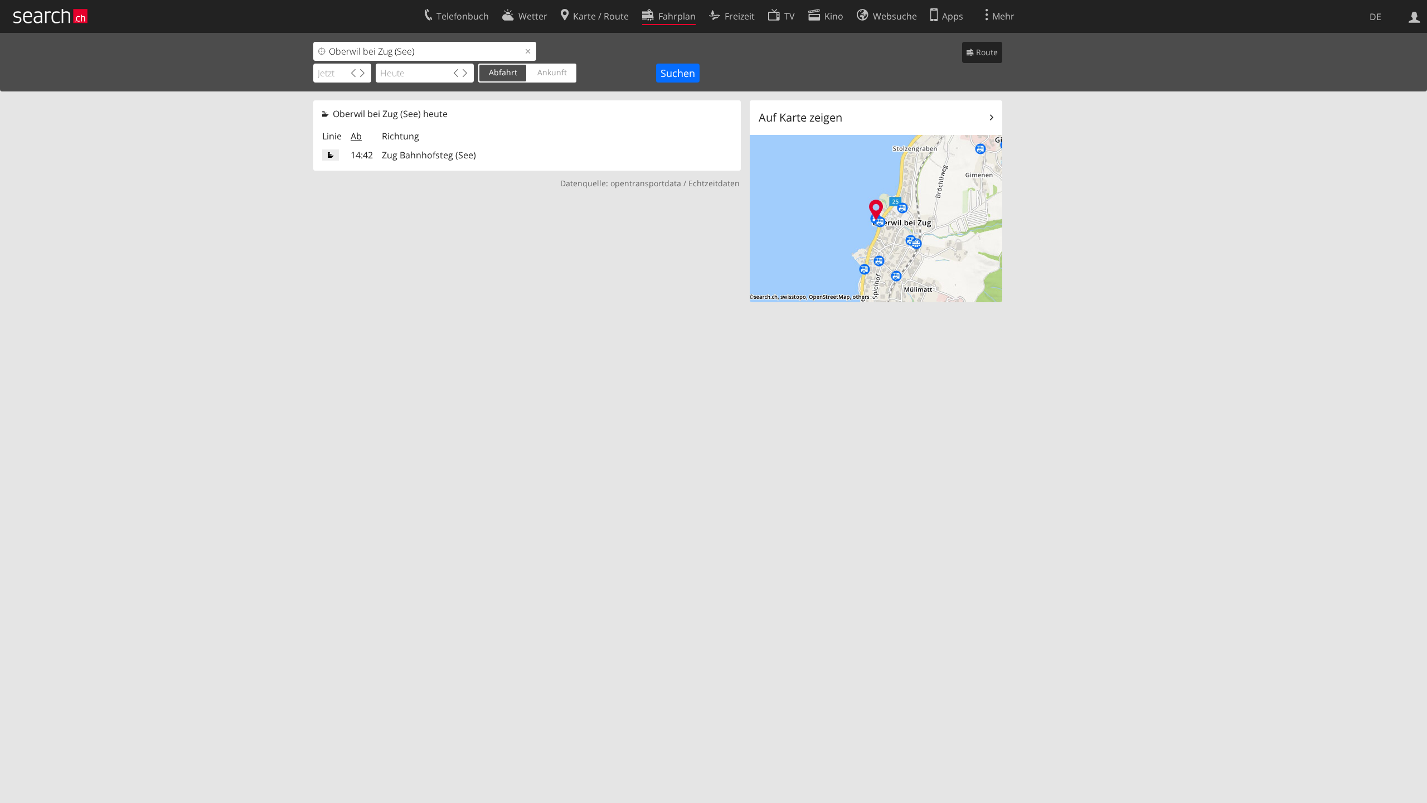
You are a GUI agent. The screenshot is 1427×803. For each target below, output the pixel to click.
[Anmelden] (1414, 16)
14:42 (362, 155)
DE (1375, 17)
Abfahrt (503, 72)
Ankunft (552, 72)
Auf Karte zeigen (800, 117)
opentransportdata (645, 183)
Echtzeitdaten (714, 183)
